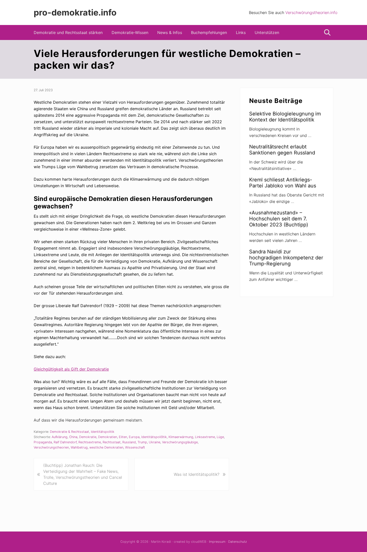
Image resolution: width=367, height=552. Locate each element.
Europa (134, 437)
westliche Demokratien (106, 447)
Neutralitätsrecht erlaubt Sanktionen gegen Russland (282, 150)
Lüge (220, 437)
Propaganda (43, 442)
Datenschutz (237, 542)
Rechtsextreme (89, 442)
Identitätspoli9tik (154, 437)
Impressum (217, 542)
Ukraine (154, 442)
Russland (129, 442)
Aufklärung (59, 437)
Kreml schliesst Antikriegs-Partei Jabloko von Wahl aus (282, 183)
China (73, 437)
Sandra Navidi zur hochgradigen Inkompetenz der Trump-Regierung (286, 258)
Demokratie (87, 437)
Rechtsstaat (112, 442)
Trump (142, 442)
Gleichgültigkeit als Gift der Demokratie (71, 369)
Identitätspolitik (102, 432)
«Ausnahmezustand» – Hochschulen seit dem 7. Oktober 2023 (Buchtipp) (278, 219)
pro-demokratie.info (75, 12)
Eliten (123, 437)
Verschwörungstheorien (51, 447)
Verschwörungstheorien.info (311, 12)
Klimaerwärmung (181, 437)
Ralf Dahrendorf (65, 442)
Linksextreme (205, 437)
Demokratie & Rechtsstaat (69, 432)
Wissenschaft (135, 447)
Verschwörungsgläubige (180, 442)
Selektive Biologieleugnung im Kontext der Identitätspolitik (285, 117)
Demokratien (107, 437)
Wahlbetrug (79, 447)
